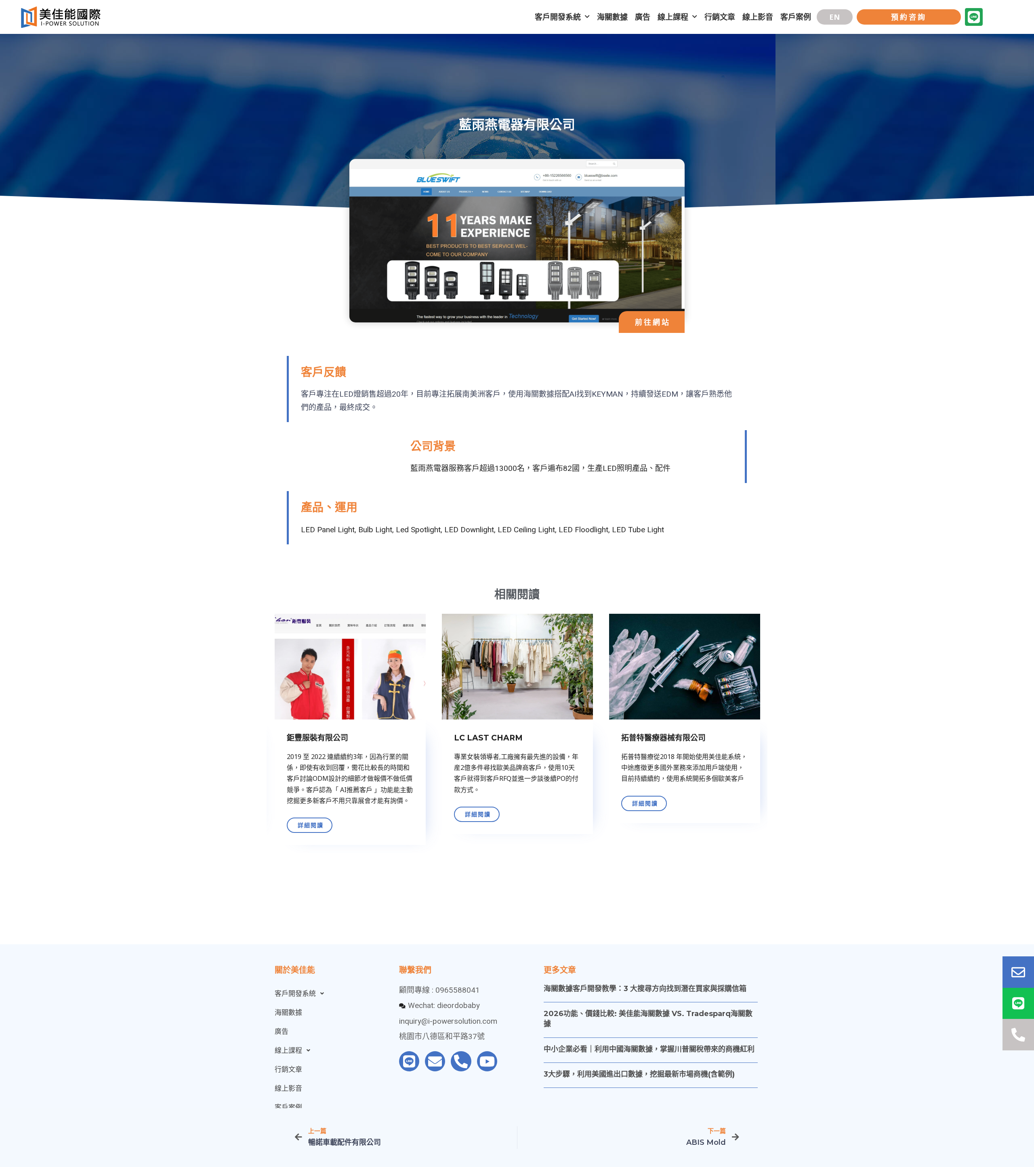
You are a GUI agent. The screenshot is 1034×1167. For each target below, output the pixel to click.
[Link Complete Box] (350, 732)
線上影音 (757, 17)
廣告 (642, 17)
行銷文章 (719, 17)
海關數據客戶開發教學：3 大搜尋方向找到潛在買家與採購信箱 (645, 988)
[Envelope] (435, 1061)
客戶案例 (795, 17)
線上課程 (673, 17)
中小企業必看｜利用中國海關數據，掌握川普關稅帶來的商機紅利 (649, 1049)
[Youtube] (487, 1061)
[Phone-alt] (461, 1061)
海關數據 (612, 17)
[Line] (974, 17)
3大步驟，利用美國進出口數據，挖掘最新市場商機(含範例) (639, 1074)
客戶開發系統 (558, 17)
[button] (834, 17)
